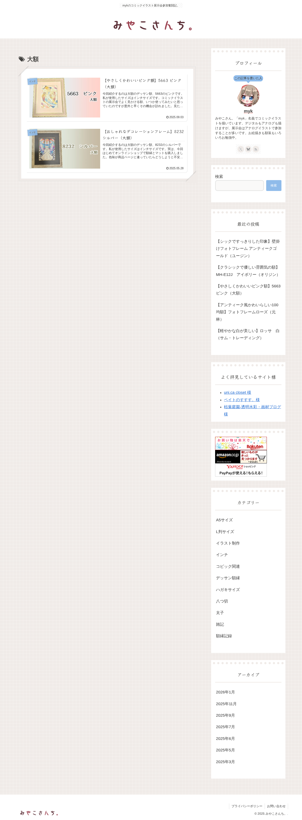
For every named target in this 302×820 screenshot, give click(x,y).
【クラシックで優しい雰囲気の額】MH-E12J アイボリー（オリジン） (248, 271)
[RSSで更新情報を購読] (256, 149)
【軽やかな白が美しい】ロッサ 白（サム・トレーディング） (248, 334)
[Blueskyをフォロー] (248, 149)
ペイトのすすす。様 (242, 400)
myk (248, 111)
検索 (219, 176)
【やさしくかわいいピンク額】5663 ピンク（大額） (248, 289)
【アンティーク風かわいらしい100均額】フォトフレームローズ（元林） (247, 312)
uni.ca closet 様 (237, 392)
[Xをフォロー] (241, 149)
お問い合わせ (276, 806)
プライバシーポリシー (246, 806)
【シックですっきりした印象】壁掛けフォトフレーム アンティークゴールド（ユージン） (248, 248)
